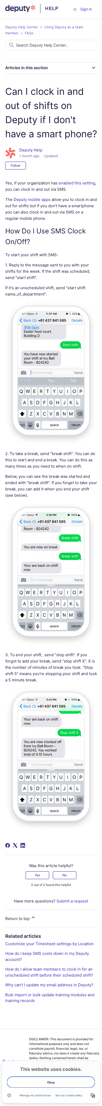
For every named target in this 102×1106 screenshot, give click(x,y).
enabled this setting (77, 182)
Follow (15, 165)
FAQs (29, 33)
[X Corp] (15, 845)
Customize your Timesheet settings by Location (49, 943)
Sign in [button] (86, 9)
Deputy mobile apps (32, 199)
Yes (37, 875)
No (65, 875)
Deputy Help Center (21, 27)
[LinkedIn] (22, 845)
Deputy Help (30, 149)
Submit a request (72, 901)
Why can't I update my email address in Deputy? (49, 984)
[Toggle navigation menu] (75, 9)
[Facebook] (7, 845)
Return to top (18, 918)
